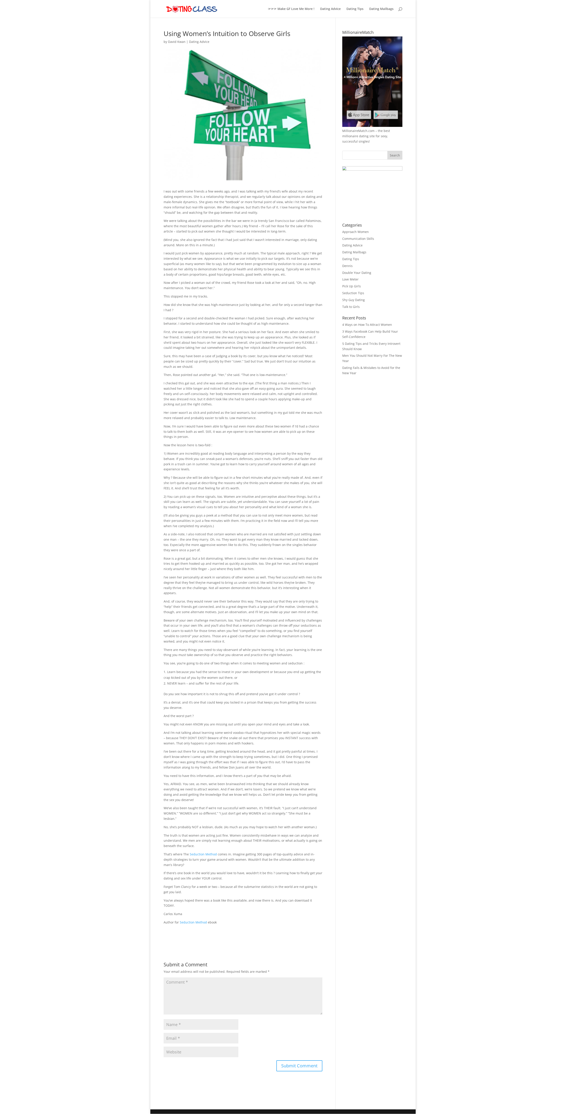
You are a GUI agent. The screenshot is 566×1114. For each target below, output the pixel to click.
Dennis (347, 266)
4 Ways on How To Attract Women (367, 324)
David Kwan (176, 42)
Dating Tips (354, 9)
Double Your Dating (356, 273)
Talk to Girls (351, 307)
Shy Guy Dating (353, 300)
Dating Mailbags (381, 9)
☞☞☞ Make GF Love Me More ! (291, 9)
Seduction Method (203, 854)
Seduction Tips (353, 293)
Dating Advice (330, 9)
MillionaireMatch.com (358, 131)
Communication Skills (358, 239)
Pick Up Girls (351, 286)
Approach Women (355, 232)
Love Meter (350, 279)
